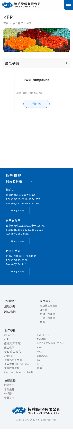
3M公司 (8, 355)
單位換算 (9, 389)
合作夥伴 (10, 330)
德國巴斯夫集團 (13, 359)
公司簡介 (10, 301)
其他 (42, 322)
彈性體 (44, 309)
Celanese (10, 335)
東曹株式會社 (12, 368)
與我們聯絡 (14, 181)
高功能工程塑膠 (49, 305)
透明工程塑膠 (47, 313)
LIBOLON (42, 355)
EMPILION (43, 335)
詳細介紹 (36, 103)
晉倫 (39, 368)
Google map (17, 210)
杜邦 (6, 339)
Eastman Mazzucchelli (18, 372)
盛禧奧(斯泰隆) (12, 343)
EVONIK (42, 339)
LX (38, 359)
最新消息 (10, 306)
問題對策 (9, 385)
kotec (40, 351)
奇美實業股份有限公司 (17, 364)
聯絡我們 (10, 312)
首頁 (5, 23)
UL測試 (8, 393)
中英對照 (9, 397)
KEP (39, 347)
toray (40, 364)
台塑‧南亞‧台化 (12, 351)
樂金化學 (9, 347)
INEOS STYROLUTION (50, 343)
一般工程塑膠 (47, 318)
